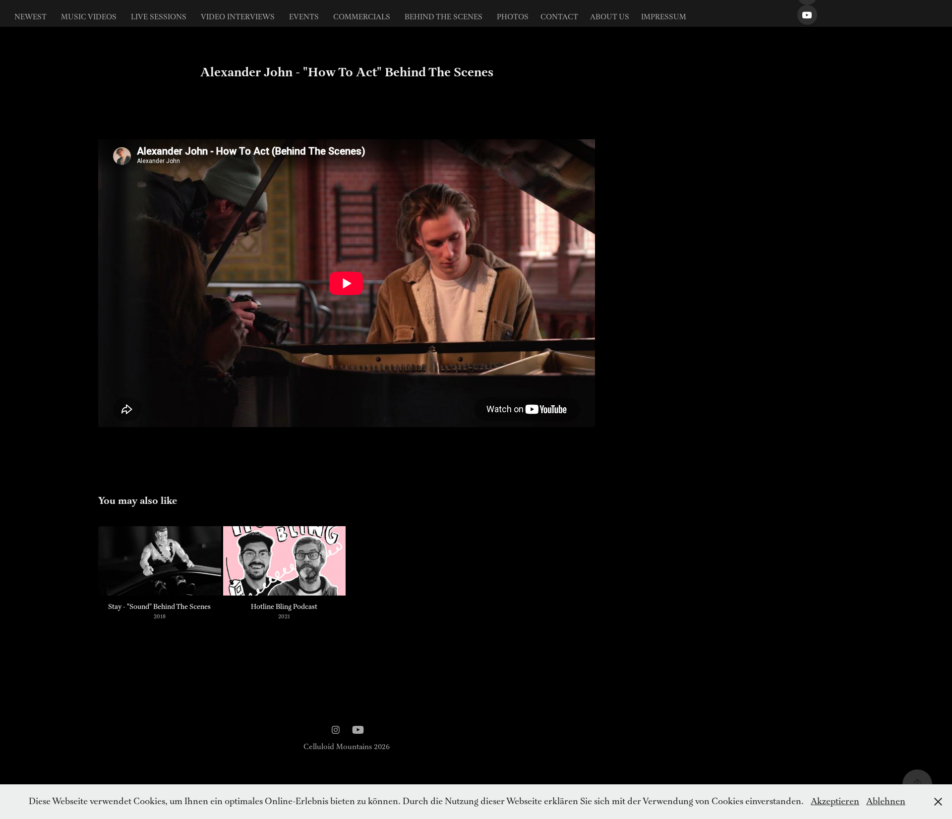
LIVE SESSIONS (158, 17)
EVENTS (304, 17)
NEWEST (30, 17)
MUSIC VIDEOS (89, 17)
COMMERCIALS (361, 17)
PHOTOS (513, 17)
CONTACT (559, 17)
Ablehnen (885, 802)
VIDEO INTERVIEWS (238, 17)
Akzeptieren (835, 802)
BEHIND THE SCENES (443, 17)
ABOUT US (609, 17)
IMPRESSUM (663, 17)
